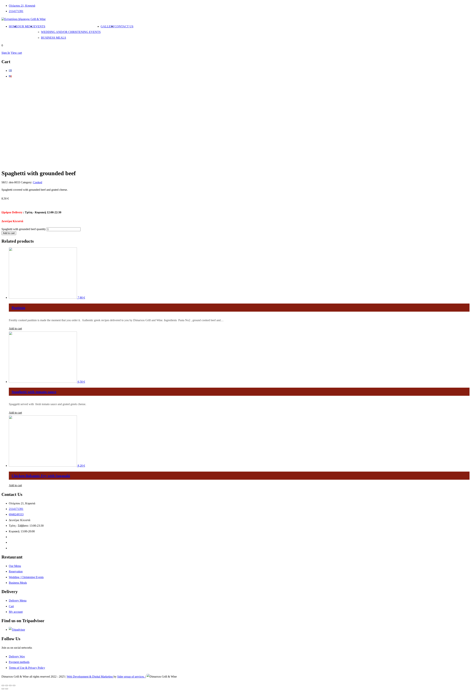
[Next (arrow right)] (6, 688)
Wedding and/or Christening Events (71, 32)
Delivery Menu (17, 600)
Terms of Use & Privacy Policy (27, 667)
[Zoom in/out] (14, 685)
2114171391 (16, 11)
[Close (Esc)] (2, 685)
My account (16, 611)
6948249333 (16, 514)
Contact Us (124, 26)
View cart (16, 52)
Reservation (16, 571)
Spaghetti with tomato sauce (34, 392)
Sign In (5, 52)
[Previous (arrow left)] (2, 688)
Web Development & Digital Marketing (90, 676)
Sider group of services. (131, 676)
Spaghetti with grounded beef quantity (23, 229)
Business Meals (53, 37)
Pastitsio (18, 308)
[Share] (6, 685)
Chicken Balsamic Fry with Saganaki (41, 476)
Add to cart (9, 233)
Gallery (108, 26)
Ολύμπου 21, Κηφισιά (22, 5)
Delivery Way (17, 656)
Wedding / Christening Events (26, 577)
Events (39, 26)
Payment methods (19, 662)
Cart (11, 606)
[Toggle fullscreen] (10, 685)
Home (13, 26)
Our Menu (26, 26)
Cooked (37, 182)
